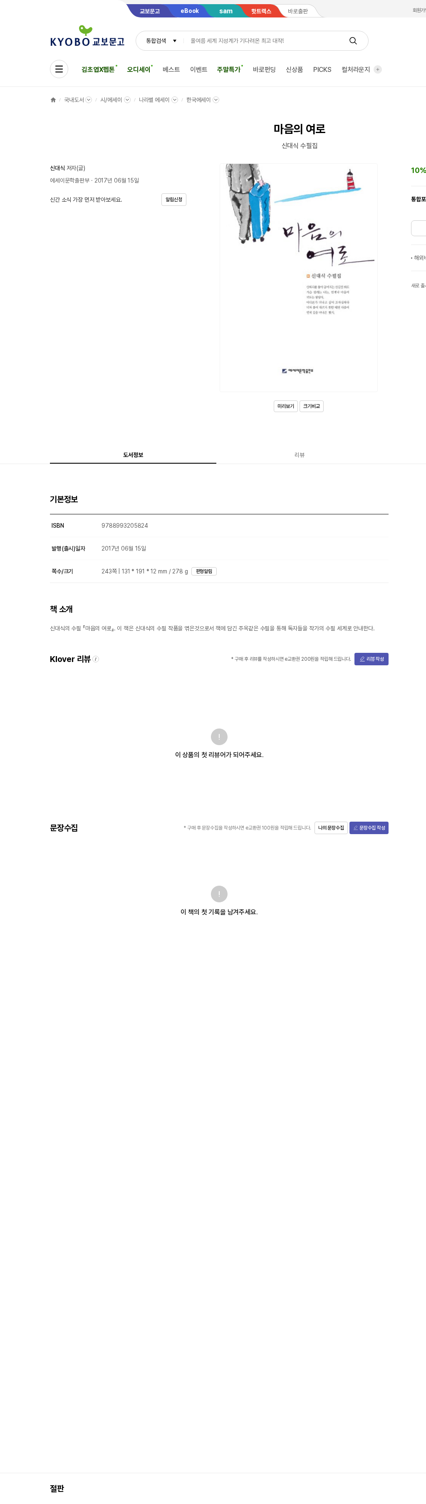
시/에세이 (111, 99)
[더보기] (378, 69)
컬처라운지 (356, 70)
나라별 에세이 (154, 99)
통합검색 (156, 40)
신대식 (57, 168)
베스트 (171, 70)
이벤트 (199, 70)
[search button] (353, 41)
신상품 (294, 70)
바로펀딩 (264, 70)
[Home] (53, 99)
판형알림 (204, 571)
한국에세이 (198, 99)
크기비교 (311, 406)
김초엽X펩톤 (98, 70)
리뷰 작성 (375, 659)
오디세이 (138, 70)
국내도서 (74, 99)
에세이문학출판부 (69, 180)
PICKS (322, 70)
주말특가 (228, 70)
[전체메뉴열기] (59, 69)
